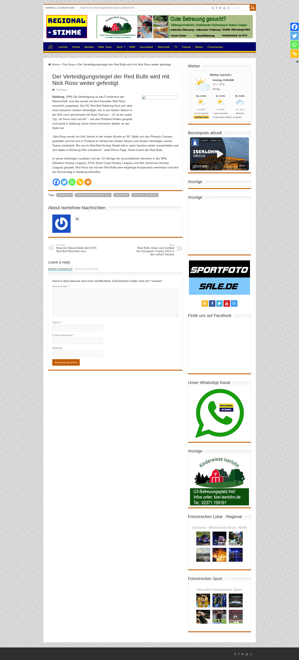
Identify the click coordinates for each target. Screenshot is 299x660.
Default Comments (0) (60, 269)
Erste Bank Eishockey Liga (93, 195)
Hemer (76, 47)
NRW (132, 47)
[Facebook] (216, 7)
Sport (119, 47)
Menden (89, 47)
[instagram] (228, 7)
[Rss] (212, 7)
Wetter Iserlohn (220, 75)
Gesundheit (146, 47)
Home (50, 46)
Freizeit (186, 47)
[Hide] (297, 61)
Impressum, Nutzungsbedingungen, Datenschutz (107, 7)
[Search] (253, 8)
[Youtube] (224, 7)
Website (57, 348)
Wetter (199, 47)
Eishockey (65, 195)
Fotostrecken (215, 47)
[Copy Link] (80, 182)
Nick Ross (122, 195)
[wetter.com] (201, 117)
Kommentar (60, 286)
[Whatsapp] (72, 182)
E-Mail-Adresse (63, 335)
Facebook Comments (86, 269)
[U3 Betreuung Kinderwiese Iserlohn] (175, 26)
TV (176, 47)
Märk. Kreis (105, 47)
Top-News (68, 64)
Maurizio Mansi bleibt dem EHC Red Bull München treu (76, 248)
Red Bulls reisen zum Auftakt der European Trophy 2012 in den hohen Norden (155, 250)
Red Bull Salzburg (145, 195)
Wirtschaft (164, 47)
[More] (88, 182)
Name (57, 322)
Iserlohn (63, 47)
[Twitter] (220, 7)
